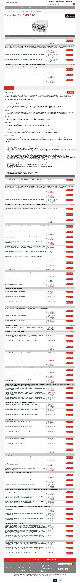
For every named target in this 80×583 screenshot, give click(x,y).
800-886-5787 (62, 1)
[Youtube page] (64, 569)
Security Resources (24, 7)
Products (7, 7)
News (30, 567)
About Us (48, 7)
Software (50, 88)
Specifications (60, 88)
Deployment (19, 88)
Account (52, 7)
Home (7, 11)
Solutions (31, 7)
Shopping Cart (9, 567)
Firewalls (16, 11)
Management (20, 572)
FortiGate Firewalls (15, 7)
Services (40, 88)
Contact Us (42, 7)
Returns (30, 572)
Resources (37, 7)
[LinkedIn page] (66, 569)
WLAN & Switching (21, 570)
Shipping (31, 570)
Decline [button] (60, 580)
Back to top (73, 44)
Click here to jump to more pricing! (40, 85)
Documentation (71, 88)
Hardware (30, 88)
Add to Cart (69, 40)
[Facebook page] (59, 569)
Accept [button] (55, 580)
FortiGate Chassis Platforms (24, 11)
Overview (9, 88)
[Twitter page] (61, 569)
